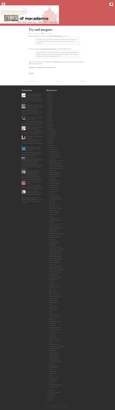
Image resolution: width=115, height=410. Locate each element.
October (50, 134)
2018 (49, 109)
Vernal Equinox (52, 283)
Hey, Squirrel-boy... (53, 373)
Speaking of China (52, 245)
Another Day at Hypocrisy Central (56, 168)
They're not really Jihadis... (54, 212)
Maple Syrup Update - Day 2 (55, 197)
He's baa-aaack (52, 289)
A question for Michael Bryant (55, 271)
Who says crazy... (52, 369)
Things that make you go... (54, 204)
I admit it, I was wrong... (53, 358)
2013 (49, 118)
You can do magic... (52, 178)
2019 (49, 107)
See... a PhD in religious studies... (55, 157)
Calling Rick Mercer (53, 367)
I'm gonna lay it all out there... (55, 155)
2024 (49, 97)
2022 (49, 101)
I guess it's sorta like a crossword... (56, 296)
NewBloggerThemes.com (65, 407)
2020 (49, 105)
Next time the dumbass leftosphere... (56, 160)
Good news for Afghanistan (54, 262)
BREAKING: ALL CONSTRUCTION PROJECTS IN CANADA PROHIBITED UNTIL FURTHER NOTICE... (34, 107)
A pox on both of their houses (55, 252)
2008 (49, 128)
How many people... (53, 381)
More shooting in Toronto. (54, 302)
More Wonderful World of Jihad (55, 384)
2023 (49, 99)
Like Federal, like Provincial (54, 292)
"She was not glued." (53, 379)
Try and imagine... (41, 30)
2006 (49, 400)
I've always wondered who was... (55, 340)
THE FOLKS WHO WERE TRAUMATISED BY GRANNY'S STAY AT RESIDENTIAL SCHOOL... (34, 160)
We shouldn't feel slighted (54, 183)
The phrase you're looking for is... (55, 227)
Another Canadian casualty (54, 327)
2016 (49, 113)
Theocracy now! (52, 239)
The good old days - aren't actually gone (57, 248)
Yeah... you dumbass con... (54, 187)
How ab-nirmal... (52, 201)
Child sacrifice (52, 203)
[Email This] (29, 73)
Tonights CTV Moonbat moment (55, 162)
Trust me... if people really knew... (56, 266)
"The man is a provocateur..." (54, 287)
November (51, 132)
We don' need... (52, 193)
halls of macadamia (56, 405)
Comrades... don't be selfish (54, 176)
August (50, 137)
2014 (49, 116)
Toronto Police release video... (55, 315)
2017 (49, 111)
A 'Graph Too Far (52, 335)
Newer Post (32, 81)
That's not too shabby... (53, 298)
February (51, 394)
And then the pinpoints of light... (55, 254)
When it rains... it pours (53, 377)
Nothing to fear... (52, 331)
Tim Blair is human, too (53, 225)
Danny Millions (52, 158)
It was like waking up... (53, 314)
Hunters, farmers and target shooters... (57, 166)
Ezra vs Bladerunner (53, 231)
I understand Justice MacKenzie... (55, 199)
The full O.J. (51, 382)
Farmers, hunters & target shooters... (56, 268)
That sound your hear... (53, 386)
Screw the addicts (52, 350)
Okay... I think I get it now (54, 195)
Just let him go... (52, 363)
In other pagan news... (53, 151)
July (50, 139)
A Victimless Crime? (53, 336)
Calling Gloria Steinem (53, 229)
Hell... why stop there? (53, 306)
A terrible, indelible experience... (55, 256)
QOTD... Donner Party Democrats (56, 258)
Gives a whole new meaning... (55, 181)
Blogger (67, 405)
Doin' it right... (52, 325)
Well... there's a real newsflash (55, 277)
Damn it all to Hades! (53, 300)
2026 (49, 93)
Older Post (83, 81)
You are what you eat (53, 191)
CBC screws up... (52, 319)
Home (57, 81)
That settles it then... (53, 317)
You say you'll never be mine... (55, 361)
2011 (49, 122)
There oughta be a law (53, 218)
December (51, 130)
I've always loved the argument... (55, 164)
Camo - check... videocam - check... (56, 224)
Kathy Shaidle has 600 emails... (55, 220)
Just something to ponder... (54, 206)
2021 (49, 103)
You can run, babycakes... (54, 338)
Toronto (50, 388)
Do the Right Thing (53, 279)
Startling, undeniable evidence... (55, 321)
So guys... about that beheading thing (56, 270)
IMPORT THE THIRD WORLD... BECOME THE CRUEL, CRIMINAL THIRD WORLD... (34, 149)
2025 (49, 95)
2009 (49, 126)
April (50, 145)
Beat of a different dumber (54, 241)
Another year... (52, 222)
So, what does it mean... (53, 308)
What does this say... (53, 371)
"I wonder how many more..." (54, 344)
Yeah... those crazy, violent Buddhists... (57, 346)
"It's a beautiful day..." (53, 333)
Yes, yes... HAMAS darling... (54, 260)
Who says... (51, 216)
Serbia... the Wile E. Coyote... (54, 275)
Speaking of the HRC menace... (55, 329)
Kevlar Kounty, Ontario (54, 354)
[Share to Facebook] (32, 73)
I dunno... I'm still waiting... (54, 153)
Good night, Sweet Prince (54, 273)
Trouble (50, 304)
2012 (49, 120)
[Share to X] (31, 73)
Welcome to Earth (52, 264)
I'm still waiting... (52, 170)
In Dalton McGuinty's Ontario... (55, 348)
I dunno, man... (52, 390)
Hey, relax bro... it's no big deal (55, 247)
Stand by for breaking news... (55, 359)
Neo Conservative (48, 33)
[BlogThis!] (30, 73)
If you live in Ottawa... (53, 149)
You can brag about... (53, 214)
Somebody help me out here (54, 285)
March (50, 147)
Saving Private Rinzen (53, 210)
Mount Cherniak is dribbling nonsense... (57, 233)
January (50, 396)
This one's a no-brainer (53, 189)
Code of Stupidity (52, 310)
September (51, 136)
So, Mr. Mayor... (52, 281)
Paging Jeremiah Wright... (54, 237)
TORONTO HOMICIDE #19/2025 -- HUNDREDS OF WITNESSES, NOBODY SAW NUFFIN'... (33, 172)
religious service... (66, 36)
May (50, 143)
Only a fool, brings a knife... (54, 356)
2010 (49, 124)
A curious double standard (54, 172)
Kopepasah (51, 407)
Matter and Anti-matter (53, 365)
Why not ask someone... (54, 352)
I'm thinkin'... (51, 342)
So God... (51, 375)
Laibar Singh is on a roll (54, 180)
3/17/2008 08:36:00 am (36, 33)
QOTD (50, 312)
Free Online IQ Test (53, 185)
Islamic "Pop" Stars (52, 291)
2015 (49, 114)
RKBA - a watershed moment (55, 294)
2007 (49, 398)
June (50, 141)
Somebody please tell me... (54, 243)
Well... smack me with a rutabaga (55, 208)
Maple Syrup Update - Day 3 (55, 174)
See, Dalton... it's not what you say (56, 235)
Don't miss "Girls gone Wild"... (55, 392)
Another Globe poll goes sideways (56, 250)
